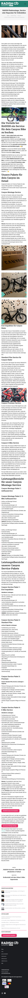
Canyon (4, 26)
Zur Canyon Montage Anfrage (9, 825)
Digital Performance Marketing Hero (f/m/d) (10, 928)
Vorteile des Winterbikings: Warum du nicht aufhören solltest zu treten (14, 904)
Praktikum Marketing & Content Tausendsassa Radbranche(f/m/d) (11, 917)
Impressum (3, 956)
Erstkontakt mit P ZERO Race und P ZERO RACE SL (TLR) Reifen (15, 896)
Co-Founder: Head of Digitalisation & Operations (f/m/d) (13, 920)
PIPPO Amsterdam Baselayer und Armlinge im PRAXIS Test (15, 891)
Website (3, 830)
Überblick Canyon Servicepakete (10, 810)
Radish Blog (5, 28)
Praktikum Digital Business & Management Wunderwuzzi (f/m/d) (13, 925)
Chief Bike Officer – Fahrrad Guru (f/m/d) (10, 922)
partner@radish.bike (5, 973)
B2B (2, 963)
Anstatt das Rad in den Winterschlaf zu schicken (15, 908)
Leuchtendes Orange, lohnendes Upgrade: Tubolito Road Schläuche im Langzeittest (14, 900)
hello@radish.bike (5, 969)
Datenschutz (4, 958)
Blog (2, 949)
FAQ (2, 951)
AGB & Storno (4, 961)
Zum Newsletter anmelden (9, 935)
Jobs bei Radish (4, 954)
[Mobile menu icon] (25, 3)
